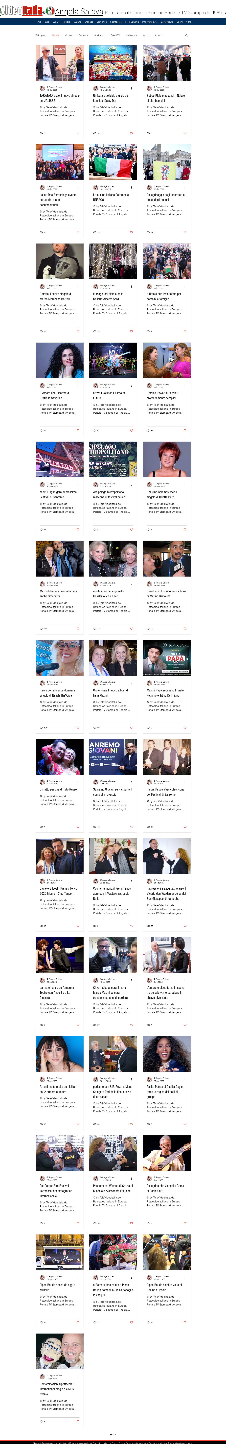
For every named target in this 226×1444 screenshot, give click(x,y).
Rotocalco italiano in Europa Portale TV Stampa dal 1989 (164, 12)
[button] (186, 35)
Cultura (68, 35)
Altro (157, 35)
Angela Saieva (79, 11)
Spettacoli (99, 35)
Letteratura (131, 35)
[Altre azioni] (79, 88)
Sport (145, 35)
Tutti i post (40, 35)
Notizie (55, 35)
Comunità (83, 35)
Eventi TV (115, 35)
